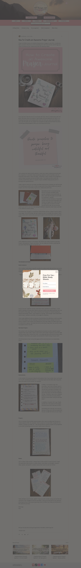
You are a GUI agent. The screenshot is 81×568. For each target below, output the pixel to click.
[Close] (56, 272)
